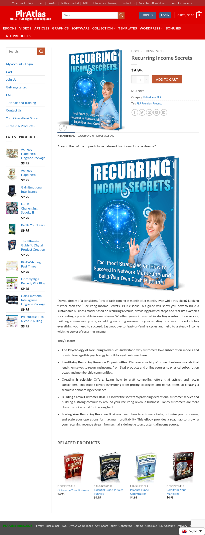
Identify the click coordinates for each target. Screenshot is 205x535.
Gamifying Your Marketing (176, 491)
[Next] (199, 478)
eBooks (9, 28)
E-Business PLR (154, 51)
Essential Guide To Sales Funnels (108, 491)
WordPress (150, 28)
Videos (25, 28)
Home (135, 51)
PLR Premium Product (149, 103)
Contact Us (128, 3)
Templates (127, 28)
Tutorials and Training (104, 3)
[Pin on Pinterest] (156, 112)
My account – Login (23, 3)
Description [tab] (66, 136)
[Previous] (58, 478)
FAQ (85, 3)
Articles (41, 28)
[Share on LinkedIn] (164, 112)
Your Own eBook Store (152, 3)
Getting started (70, 3)
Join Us (52, 3)
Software (80, 28)
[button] (165, 15)
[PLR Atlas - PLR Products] (29, 15)
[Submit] (121, 15)
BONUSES (173, 28)
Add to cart (167, 79)
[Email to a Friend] (149, 112)
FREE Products (17, 36)
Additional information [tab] (96, 136)
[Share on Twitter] (142, 112)
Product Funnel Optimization (140, 491)
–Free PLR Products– (181, 3)
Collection (102, 28)
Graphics (60, 28)
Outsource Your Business (73, 490)
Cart (41, 3)
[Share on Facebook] (135, 112)
